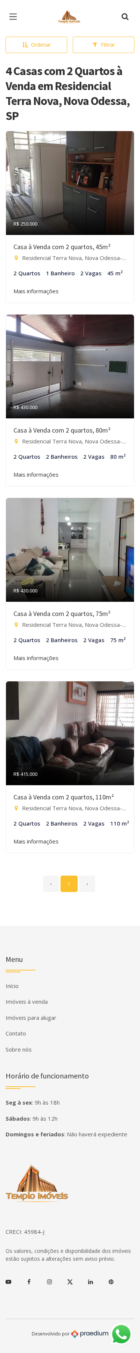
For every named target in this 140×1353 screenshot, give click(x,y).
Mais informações (36, 291)
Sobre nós (19, 1049)
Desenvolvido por (51, 1334)
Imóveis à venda (27, 1001)
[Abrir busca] (125, 16)
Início (12, 986)
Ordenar (41, 44)
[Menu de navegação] (15, 16)
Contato (16, 1033)
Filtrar (108, 44)
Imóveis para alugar (31, 1017)
